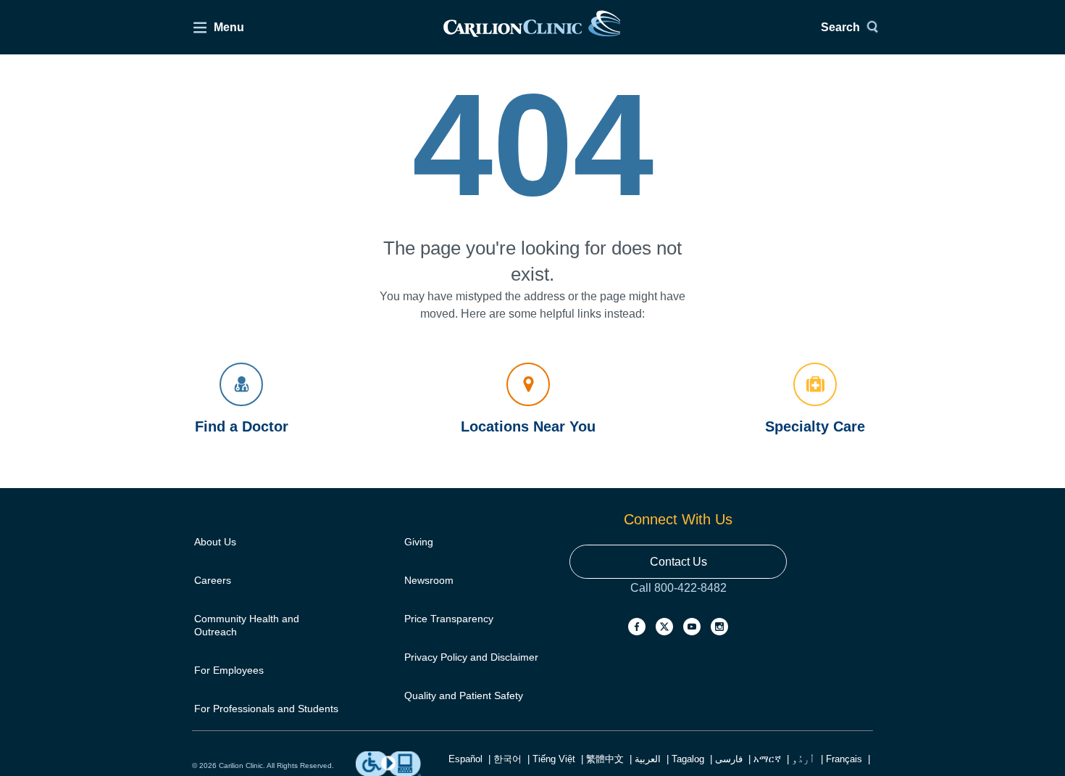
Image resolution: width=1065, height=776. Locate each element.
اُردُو (803, 759)
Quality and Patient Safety (463, 695)
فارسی (729, 759)
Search (840, 27)
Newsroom (429, 580)
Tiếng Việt (553, 759)
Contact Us (678, 562)
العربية (648, 759)
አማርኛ (767, 759)
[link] (532, 27)
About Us (215, 542)
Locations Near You (528, 426)
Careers (212, 580)
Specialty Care (815, 426)
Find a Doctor (241, 426)
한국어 (507, 759)
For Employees (229, 670)
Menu (229, 27)
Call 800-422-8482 (678, 602)
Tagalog (688, 759)
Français (844, 759)
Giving (418, 542)
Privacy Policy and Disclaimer (471, 657)
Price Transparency (448, 618)
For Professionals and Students (266, 708)
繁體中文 (605, 759)
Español (465, 759)
